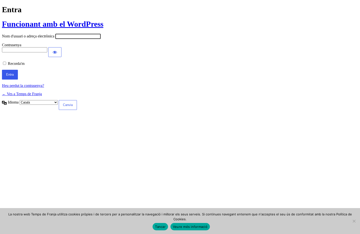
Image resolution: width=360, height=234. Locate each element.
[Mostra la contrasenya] (54, 52)
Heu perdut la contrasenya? (23, 85)
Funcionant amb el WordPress (52, 24)
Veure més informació (190, 227)
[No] (353, 221)
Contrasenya (11, 45)
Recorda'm (16, 63)
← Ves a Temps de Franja (22, 94)
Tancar (160, 227)
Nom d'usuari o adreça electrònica (28, 36)
